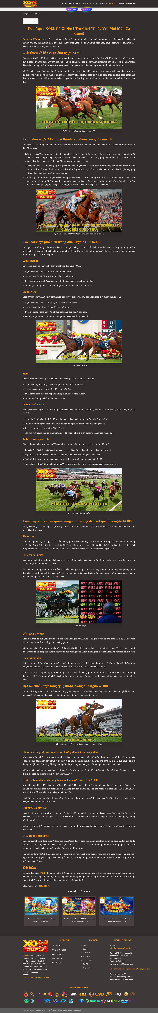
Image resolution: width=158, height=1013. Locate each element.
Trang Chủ (26, 14)
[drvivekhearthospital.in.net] (33, 4)
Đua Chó (103, 4)
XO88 (25, 956)
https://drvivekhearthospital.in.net (123, 948)
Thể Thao (85, 4)
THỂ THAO (44, 885)
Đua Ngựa (112, 4)
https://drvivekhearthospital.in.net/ (36, 978)
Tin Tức (121, 4)
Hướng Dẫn (73, 4)
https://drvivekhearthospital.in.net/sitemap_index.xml (130, 969)
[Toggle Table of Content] (33, 21)
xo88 (64, 4)
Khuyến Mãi (130, 4)
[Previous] (23, 912)
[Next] (134, 912)
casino (95, 4)
